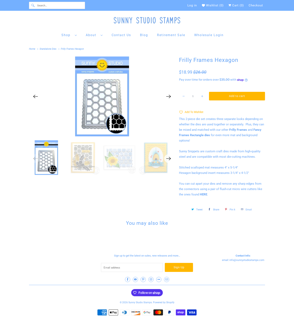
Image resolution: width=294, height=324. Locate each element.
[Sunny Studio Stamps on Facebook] (127, 279)
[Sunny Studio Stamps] (147, 21)
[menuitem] (69, 34)
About (92, 35)
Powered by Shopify (163, 302)
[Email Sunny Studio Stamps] (166, 279)
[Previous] (35, 96)
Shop (67, 35)
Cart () (237, 5)
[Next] (168, 96)
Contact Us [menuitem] (121, 35)
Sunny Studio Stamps (140, 302)
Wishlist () (215, 5)
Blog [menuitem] (144, 35)
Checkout (256, 5)
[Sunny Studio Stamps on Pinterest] (143, 279)
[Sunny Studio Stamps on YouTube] (135, 279)
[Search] (33, 5)
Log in (192, 5)
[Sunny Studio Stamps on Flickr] (158, 279)
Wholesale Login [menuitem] (209, 35)
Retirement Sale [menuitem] (171, 35)
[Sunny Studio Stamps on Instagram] (151, 279)
